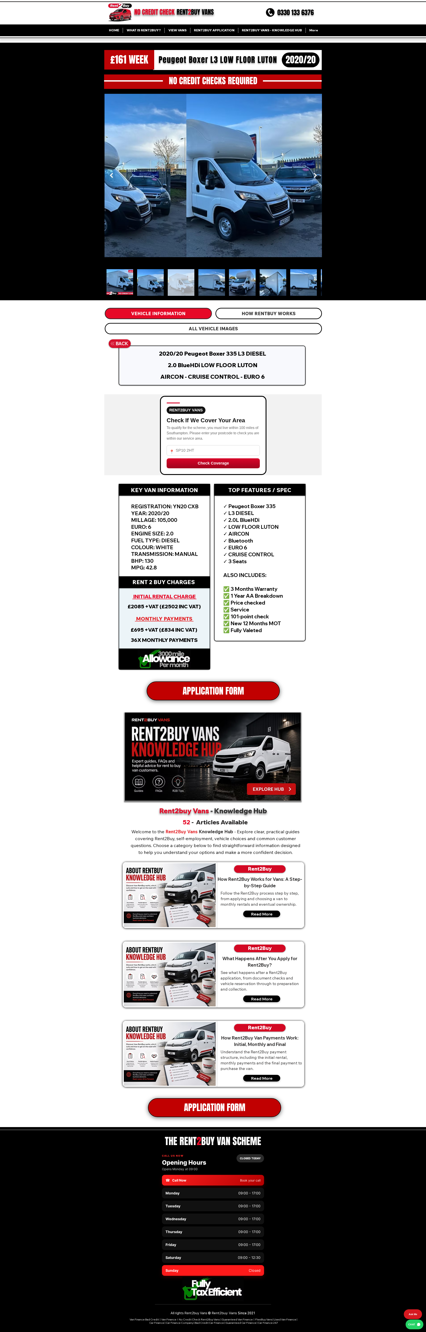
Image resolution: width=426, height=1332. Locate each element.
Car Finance (156, 1322)
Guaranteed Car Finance (240, 1322)
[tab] (158, 313)
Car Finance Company (179, 1322)
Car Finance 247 (268, 1322)
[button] (164, 659)
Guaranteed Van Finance (237, 1319)
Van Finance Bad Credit (144, 1319)
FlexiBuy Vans (263, 1319)
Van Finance (169, 1319)
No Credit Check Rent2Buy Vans (199, 1319)
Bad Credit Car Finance (209, 1322)
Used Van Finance (285, 1319)
